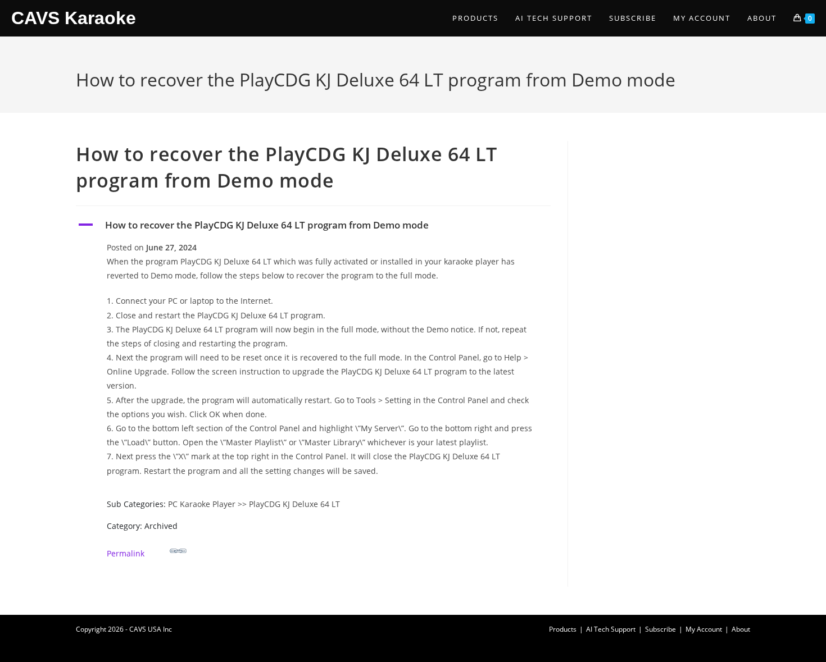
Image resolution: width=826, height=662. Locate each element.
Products (563, 629)
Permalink (125, 553)
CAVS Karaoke (73, 18)
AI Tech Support (611, 629)
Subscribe (660, 629)
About (741, 629)
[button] (313, 225)
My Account (704, 629)
